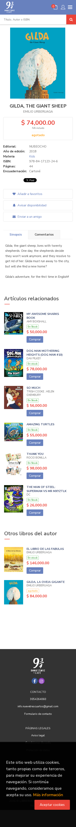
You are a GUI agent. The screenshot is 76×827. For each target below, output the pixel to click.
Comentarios (44, 235)
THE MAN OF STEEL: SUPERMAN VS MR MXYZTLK (46, 489)
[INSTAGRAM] (42, 681)
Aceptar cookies (52, 804)
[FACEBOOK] (35, 681)
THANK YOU (35, 454)
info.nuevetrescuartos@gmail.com (38, 706)
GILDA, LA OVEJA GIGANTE (46, 582)
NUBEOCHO (37, 146)
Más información (48, 795)
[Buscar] (71, 19)
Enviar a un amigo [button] (29, 216)
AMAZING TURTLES (40, 424)
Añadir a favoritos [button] (29, 194)
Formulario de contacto (38, 714)
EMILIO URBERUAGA (38, 112)
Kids (32, 156)
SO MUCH (33, 388)
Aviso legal (38, 735)
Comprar (35, 339)
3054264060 (38, 699)
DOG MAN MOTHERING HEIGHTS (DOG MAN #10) (45, 353)
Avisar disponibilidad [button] (31, 205)
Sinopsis (16, 235)
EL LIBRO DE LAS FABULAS (45, 549)
